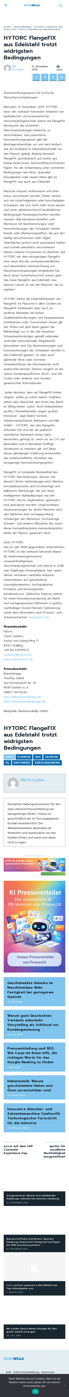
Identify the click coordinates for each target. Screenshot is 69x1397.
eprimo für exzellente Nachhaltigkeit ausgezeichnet (54, 1151)
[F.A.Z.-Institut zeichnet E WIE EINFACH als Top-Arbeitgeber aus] (34, 1267)
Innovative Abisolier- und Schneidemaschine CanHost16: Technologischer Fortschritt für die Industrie (34, 1116)
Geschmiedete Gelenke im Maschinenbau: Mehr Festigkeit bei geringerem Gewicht (30, 989)
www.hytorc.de (39, 617)
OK (35, 1391)
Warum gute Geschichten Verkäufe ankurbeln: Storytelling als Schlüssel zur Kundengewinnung (33, 1022)
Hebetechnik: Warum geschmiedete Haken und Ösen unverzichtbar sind (29, 1086)
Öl (7, 763)
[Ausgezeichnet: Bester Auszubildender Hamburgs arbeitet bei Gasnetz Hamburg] (34, 1177)
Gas (38, 757)
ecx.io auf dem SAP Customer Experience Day (18, 1149)
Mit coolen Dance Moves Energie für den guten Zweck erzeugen (31, 1330)
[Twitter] (44, 77)
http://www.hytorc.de (18, 659)
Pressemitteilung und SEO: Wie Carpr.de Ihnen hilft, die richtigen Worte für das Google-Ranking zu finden (32, 1055)
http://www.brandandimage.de (24, 701)
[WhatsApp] (61, 77)
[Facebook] (36, 77)
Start (7, 27)
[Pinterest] (53, 77)
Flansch (24, 757)
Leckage (51, 757)
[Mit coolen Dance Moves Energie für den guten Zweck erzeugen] (34, 1310)
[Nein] (64, 1385)
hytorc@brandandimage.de (22, 697)
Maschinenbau (23, 27)
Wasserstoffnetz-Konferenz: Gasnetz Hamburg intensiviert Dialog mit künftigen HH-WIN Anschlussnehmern (33, 1242)
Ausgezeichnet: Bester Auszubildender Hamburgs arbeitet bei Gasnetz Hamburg (32, 1197)
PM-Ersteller (18, 68)
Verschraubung (47, 763)
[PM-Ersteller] (7, 68)
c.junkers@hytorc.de (17, 655)
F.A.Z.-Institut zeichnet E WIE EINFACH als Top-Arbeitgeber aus (31, 1287)
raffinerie (22, 763)
